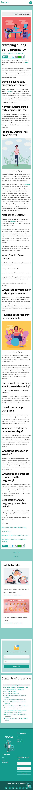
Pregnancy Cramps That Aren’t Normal (14, 689)
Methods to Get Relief (10, 691)
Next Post (16, 557)
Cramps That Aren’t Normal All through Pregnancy (16, 706)
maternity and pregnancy (8, 53)
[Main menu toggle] (30, 2)
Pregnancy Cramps (6, 531)
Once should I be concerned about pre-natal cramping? (15, 703)
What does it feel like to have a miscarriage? (16, 710)
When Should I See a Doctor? (11, 693)
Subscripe (16, 666)
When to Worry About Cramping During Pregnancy (14, 527)
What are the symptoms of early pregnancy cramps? (15, 696)
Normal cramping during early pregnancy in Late (16, 687)
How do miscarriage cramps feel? (13, 708)
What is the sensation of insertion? (14, 712)
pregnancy (9, 91)
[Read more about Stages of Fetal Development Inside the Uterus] (16, 606)
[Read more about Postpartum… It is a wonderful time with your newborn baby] (16, 577)
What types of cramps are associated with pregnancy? (15, 715)
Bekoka (27, 62)
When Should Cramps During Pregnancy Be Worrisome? (15, 535)
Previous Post (16, 552)
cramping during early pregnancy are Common (15, 685)
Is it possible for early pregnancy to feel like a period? (16, 719)
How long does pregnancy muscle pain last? (15, 700)
